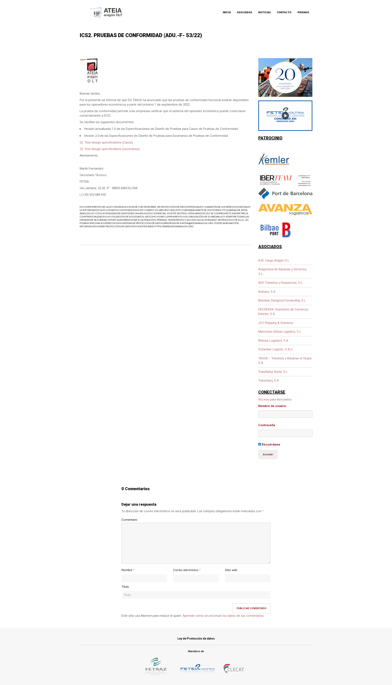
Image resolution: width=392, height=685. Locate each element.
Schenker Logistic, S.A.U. (275, 349)
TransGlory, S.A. (269, 380)
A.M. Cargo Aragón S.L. (274, 260)
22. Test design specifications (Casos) (106, 142)
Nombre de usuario (272, 406)
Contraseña (266, 425)
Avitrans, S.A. (267, 291)
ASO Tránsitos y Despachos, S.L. (280, 283)
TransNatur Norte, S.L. (273, 372)
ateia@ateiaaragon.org (197, 223)
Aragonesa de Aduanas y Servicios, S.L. (282, 271)
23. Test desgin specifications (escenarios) (110, 149)
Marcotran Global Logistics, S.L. (280, 331)
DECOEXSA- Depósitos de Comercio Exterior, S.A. (283, 312)
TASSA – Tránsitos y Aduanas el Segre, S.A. (285, 360)
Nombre (126, 570)
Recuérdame (270, 444)
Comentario (129, 520)
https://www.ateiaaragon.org (174, 226)
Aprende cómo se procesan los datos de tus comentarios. (223, 616)
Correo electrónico (185, 570)
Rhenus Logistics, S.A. (273, 340)
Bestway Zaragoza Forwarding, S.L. (282, 300)
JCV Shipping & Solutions (275, 323)
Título (125, 587)
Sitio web (231, 570)
